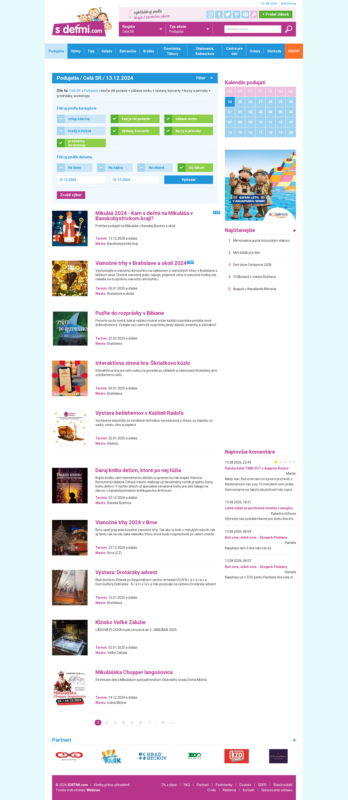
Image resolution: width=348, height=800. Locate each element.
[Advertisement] (260, 371)
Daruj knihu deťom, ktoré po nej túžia (138, 470)
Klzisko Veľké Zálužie (120, 622)
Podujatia (91, 91)
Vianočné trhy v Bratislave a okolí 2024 (141, 263)
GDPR (262, 785)
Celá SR (75, 91)
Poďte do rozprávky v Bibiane (129, 313)
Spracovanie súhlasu (276, 790)
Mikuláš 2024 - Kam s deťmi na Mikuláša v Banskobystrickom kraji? (144, 216)
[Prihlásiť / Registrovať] (254, 14)
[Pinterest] (236, 14)
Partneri (203, 785)
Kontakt (248, 790)
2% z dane (169, 785)
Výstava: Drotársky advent (126, 572)
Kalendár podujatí (245, 82)
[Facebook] (219, 14)
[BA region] (260, 185)
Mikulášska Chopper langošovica (134, 672)
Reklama (229, 790)
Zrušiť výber (71, 195)
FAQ (187, 785)
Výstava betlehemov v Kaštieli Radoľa (139, 413)
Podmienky (224, 785)
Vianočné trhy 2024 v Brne (126, 522)
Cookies (245, 785)
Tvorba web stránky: (78, 790)
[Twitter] (228, 14)
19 (163, 722)
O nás (211, 790)
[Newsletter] (245, 14)
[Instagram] (210, 14)
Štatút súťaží (282, 785)
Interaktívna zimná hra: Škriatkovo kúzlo (142, 363)
